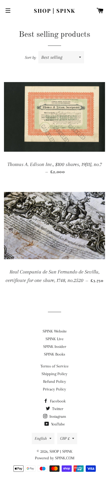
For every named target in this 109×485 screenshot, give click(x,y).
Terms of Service (54, 366)
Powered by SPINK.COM (54, 458)
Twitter (57, 408)
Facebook (57, 401)
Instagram (57, 416)
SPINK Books (54, 354)
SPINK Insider (54, 346)
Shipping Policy (54, 373)
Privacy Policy (54, 389)
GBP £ (65, 438)
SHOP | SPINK (54, 10)
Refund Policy (54, 381)
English (41, 438)
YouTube (57, 424)
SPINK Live (54, 338)
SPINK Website (55, 331)
